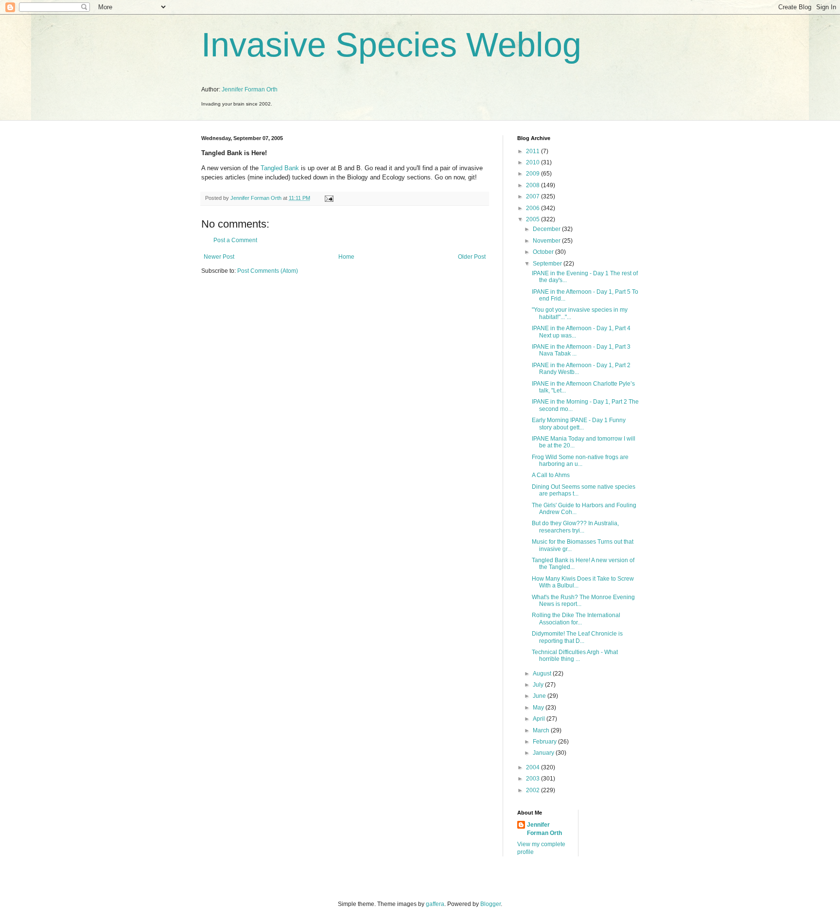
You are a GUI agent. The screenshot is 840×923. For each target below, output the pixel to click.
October (544, 251)
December (547, 229)
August (543, 673)
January (544, 752)
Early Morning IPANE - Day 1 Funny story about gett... (579, 423)
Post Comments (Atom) (267, 270)
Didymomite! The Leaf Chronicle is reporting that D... (577, 637)
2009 (533, 173)
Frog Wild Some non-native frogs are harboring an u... (580, 460)
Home (346, 256)
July (539, 684)
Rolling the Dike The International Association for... (576, 618)
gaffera (435, 904)
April (539, 718)
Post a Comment (235, 240)
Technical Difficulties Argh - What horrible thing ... (575, 655)
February (545, 741)
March (542, 730)
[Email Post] (328, 198)
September (548, 263)
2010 (533, 162)
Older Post (472, 256)
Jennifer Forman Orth (250, 89)
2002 (533, 790)
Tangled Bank (280, 168)
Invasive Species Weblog (391, 45)
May (539, 707)
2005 (533, 219)
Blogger (490, 904)
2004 (533, 767)
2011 (533, 151)
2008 (533, 185)
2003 (533, 778)
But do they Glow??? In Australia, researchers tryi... (575, 526)
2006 (533, 208)
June (540, 695)
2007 (533, 196)
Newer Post (219, 256)
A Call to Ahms (551, 475)
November (547, 240)
